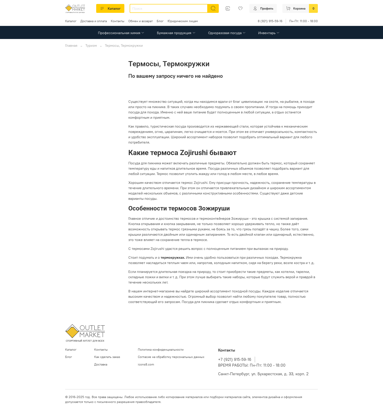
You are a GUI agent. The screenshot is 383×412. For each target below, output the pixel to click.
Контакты (117, 21)
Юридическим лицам (183, 21)
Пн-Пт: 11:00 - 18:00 (303, 21)
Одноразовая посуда (225, 33)
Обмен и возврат (140, 21)
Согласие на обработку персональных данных (171, 357)
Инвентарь (267, 33)
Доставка (100, 364)
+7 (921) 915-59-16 (234, 359)
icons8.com (146, 364)
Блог (160, 21)
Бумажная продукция (174, 33)
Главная (71, 45)
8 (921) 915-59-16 (270, 21)
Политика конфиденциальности (161, 350)
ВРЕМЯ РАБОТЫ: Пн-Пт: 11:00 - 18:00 (251, 365)
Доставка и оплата (93, 21)
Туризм (91, 45)
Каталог (114, 8)
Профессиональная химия (119, 33)
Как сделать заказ (107, 357)
